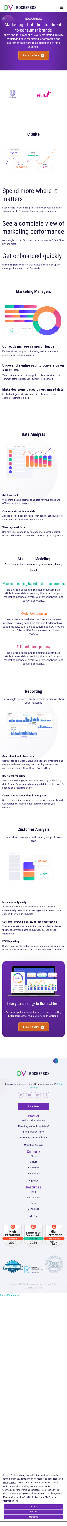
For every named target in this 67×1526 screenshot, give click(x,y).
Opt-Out (33, 1511)
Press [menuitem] (33, 1203)
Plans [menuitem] (33, 1156)
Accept (33, 1506)
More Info (33, 1517)
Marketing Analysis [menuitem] (33, 1144)
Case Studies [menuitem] (33, 1197)
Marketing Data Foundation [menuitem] (33, 1137)
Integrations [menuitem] (33, 1173)
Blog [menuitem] (33, 1191)
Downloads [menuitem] (33, 1208)
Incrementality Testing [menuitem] (33, 1131)
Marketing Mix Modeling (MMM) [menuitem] (33, 1126)
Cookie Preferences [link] (9, 1295)
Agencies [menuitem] (33, 1180)
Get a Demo (33, 1106)
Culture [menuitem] (33, 1161)
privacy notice (9, 1482)
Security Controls (33, 1287)
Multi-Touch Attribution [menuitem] (33, 1120)
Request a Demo (31, 55)
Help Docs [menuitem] (33, 1216)
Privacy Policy (50, 1284)
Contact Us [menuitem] (33, 1167)
